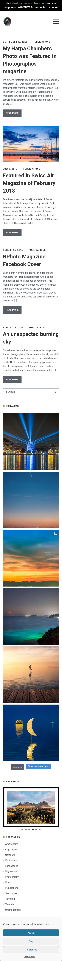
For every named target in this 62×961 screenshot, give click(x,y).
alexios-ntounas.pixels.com (29, 3)
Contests (10, 855)
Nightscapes (12, 871)
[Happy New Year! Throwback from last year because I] (31, 441)
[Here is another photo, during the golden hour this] (31, 674)
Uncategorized (13, 909)
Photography (12, 876)
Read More (12, 113)
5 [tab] (36, 829)
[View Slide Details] (31, 807)
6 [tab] (39, 829)
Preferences (31, 949)
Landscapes (11, 865)
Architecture (11, 844)
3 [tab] (29, 829)
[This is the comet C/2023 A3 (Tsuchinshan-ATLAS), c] (31, 558)
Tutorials (9, 904)
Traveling (10, 898)
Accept (31, 933)
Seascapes (11, 893)
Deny (31, 941)
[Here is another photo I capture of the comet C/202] (31, 500)
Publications (41, 42)
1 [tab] (22, 829)
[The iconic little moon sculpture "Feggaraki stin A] (31, 733)
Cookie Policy (29, 957)
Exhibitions (11, 860)
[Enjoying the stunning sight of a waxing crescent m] (31, 616)
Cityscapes (11, 849)
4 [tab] (33, 829)
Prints (8, 882)
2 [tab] (26, 829)
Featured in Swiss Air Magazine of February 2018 (29, 183)
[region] (31, 807)
